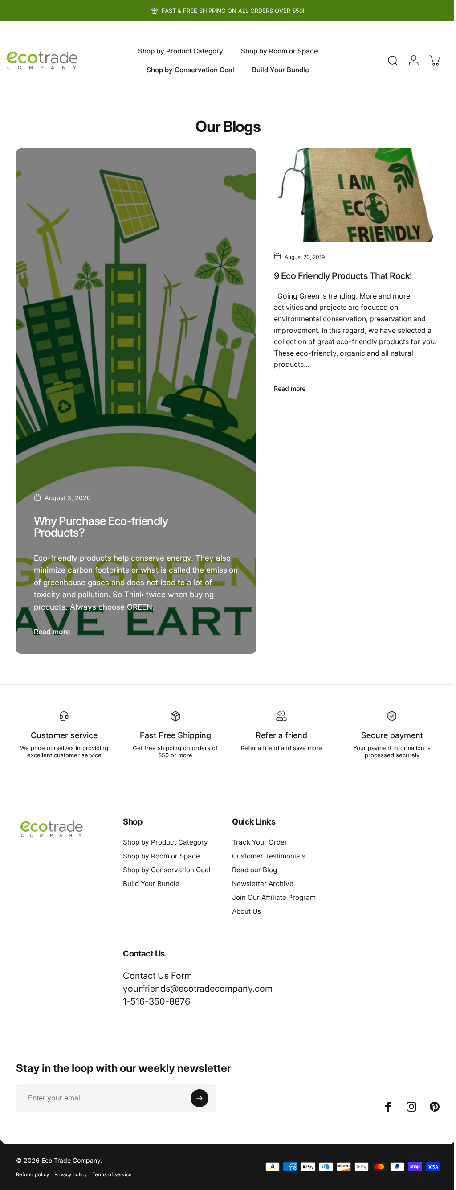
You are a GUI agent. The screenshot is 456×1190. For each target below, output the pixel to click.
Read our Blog (254, 866)
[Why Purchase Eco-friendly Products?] (134, 399)
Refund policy (32, 1171)
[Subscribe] (199, 1095)
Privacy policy (70, 1171)
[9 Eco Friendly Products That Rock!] (351, 194)
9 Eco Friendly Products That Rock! (339, 274)
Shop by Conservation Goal (167, 866)
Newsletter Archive (262, 880)
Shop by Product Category (165, 839)
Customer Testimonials (268, 853)
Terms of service (112, 1171)
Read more (52, 628)
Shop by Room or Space (161, 853)
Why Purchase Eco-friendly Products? (101, 523)
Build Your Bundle (151, 880)
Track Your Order (259, 839)
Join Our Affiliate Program (274, 894)
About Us (246, 908)
